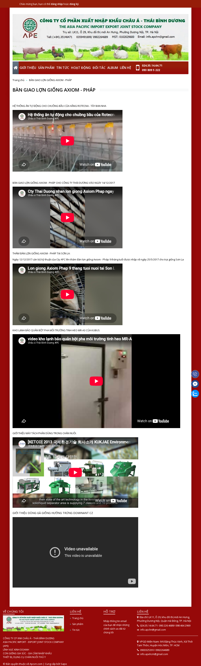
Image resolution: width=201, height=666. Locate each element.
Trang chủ (77, 618)
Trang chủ (18, 80)
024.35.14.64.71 (152, 65)
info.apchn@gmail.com (153, 629)
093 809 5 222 (151, 70)
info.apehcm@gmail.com (154, 654)
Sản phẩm (77, 624)
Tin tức (76, 630)
